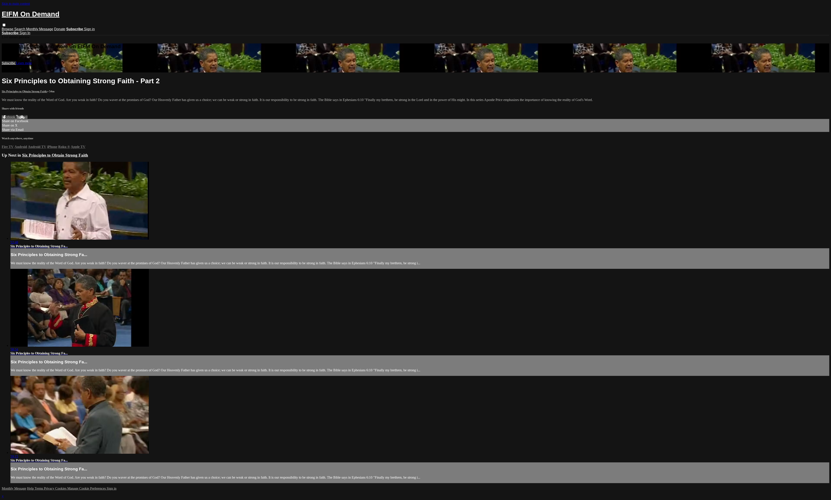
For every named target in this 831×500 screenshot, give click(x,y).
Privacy (49, 488)
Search (20, 29)
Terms (39, 488)
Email (23, 117)
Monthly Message (39, 29)
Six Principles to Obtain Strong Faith (24, 91)
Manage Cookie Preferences (87, 488)
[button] (4, 25)
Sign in (89, 29)
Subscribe (9, 63)
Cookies (61, 488)
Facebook (9, 117)
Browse (8, 29)
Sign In (24, 33)
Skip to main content (16, 3)
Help (31, 488)
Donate (59, 29)
